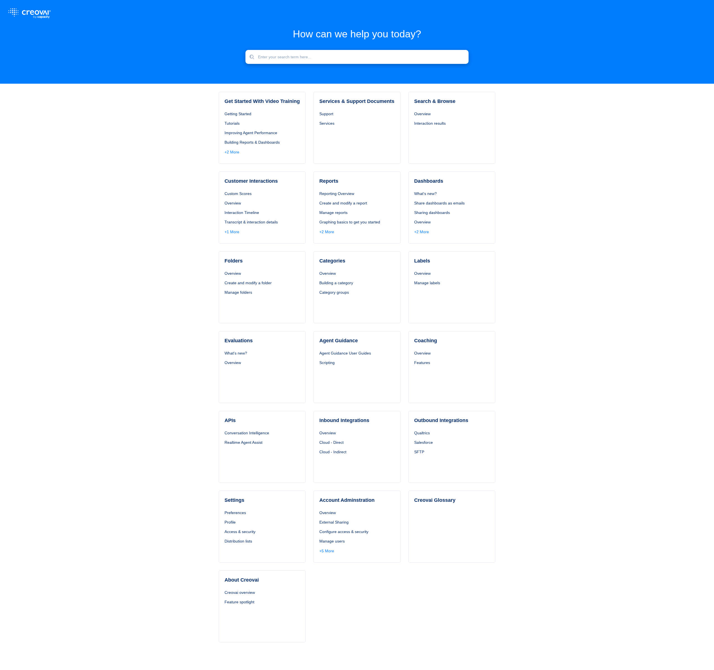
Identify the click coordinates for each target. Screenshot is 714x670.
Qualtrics (422, 433)
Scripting (327, 362)
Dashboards (428, 181)
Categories (332, 261)
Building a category (336, 283)
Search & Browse (434, 101)
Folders (234, 261)
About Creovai (242, 580)
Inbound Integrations (344, 420)
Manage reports (333, 212)
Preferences (235, 512)
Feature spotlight (239, 602)
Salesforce (423, 442)
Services (326, 123)
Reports (328, 181)
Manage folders (238, 292)
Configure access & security (343, 531)
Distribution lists (238, 541)
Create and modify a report (343, 203)
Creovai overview (240, 592)
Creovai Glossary (434, 500)
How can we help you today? (357, 34)
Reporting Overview (336, 193)
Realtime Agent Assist (243, 442)
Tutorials (232, 123)
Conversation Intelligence (247, 433)
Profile (230, 522)
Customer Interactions (251, 181)
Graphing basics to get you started (349, 222)
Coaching (425, 340)
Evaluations (239, 340)
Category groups (334, 292)
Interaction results (430, 123)
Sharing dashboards (432, 212)
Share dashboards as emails (439, 203)
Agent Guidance (338, 340)
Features (422, 362)
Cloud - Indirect (332, 452)
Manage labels (427, 283)
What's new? (425, 193)
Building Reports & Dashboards (252, 142)
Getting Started (238, 114)
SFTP (419, 452)
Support (326, 114)
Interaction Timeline (242, 212)
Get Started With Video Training (262, 101)
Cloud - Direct (331, 442)
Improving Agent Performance (251, 133)
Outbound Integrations (441, 420)
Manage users (332, 541)
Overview (422, 114)
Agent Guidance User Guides (345, 353)
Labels (422, 261)
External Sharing (334, 522)
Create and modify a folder (248, 283)
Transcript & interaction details (251, 222)
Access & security (240, 531)
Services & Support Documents (356, 101)
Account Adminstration (347, 500)
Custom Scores (238, 193)
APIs (230, 420)
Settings (234, 500)
